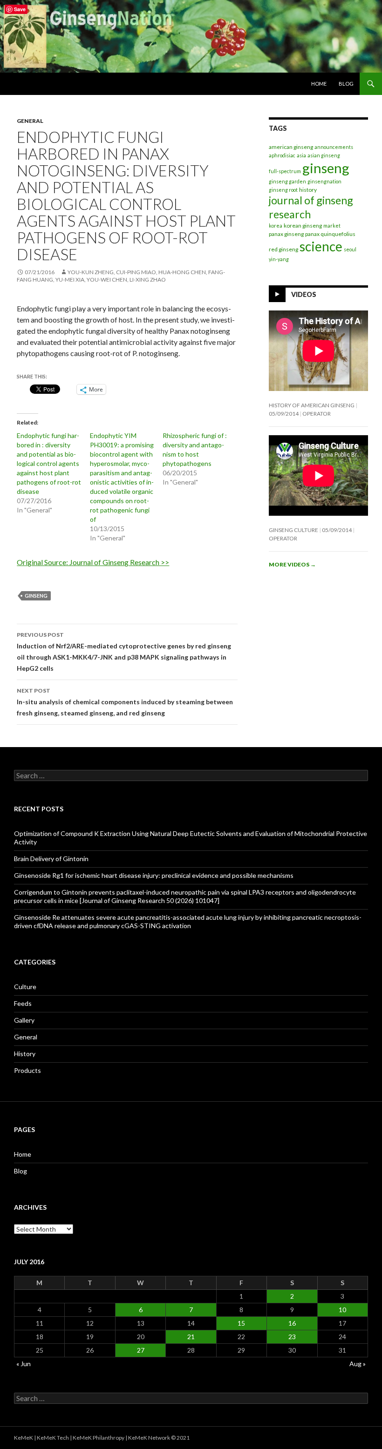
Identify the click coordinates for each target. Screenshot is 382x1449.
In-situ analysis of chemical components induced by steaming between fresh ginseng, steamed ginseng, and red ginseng (125, 702)
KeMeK (23, 1437)
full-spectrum (285, 171)
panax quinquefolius (330, 233)
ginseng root (283, 190)
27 (140, 1350)
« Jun (23, 1364)
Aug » (357, 1364)
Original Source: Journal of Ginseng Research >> (93, 562)
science (321, 246)
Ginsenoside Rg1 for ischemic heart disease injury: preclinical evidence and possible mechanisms (153, 875)
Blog (346, 84)
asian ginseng (323, 155)
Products (27, 1070)
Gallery (24, 1020)
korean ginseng (303, 225)
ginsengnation (324, 181)
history (308, 189)
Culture (25, 987)
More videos (292, 564)
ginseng (36, 596)
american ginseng (291, 146)
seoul (350, 249)
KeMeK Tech (53, 1437)
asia (301, 155)
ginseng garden (287, 181)
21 (191, 1337)
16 (292, 1323)
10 (342, 1310)
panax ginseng (286, 233)
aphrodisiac (282, 155)
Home (319, 84)
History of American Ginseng (312, 405)
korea (275, 225)
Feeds (23, 1003)
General (30, 120)
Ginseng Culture (293, 529)
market (332, 225)
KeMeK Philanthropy (98, 1437)
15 (241, 1323)
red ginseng (283, 249)
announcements (333, 147)
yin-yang (279, 259)
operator (316, 413)
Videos (303, 294)
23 (292, 1337)
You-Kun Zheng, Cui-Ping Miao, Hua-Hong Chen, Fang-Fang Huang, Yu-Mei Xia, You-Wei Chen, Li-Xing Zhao (121, 276)
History (24, 1054)
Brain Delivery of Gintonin (51, 859)
